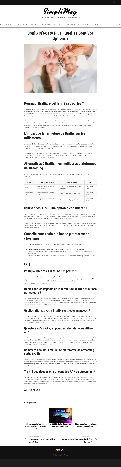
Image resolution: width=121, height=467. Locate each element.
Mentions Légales (58, 455)
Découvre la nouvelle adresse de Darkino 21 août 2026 (86, 425)
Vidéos (66, 455)
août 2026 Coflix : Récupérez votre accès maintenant (60, 425)
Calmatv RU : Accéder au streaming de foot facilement (77, 439)
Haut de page (108, 463)
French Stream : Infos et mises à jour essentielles (42, 439)
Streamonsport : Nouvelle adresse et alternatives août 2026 (35, 426)
